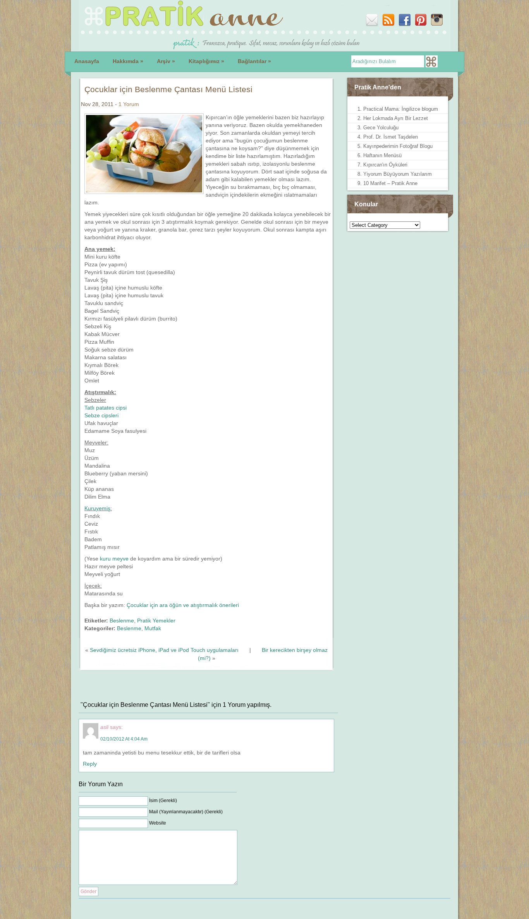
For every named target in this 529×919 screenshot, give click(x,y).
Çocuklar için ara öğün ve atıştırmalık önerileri (183, 605)
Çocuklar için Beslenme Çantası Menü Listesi (168, 89)
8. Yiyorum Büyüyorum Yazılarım (394, 174)
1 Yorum (129, 104)
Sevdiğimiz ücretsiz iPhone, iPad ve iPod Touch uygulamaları (164, 650)
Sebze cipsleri (101, 415)
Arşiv (166, 61)
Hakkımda (128, 61)
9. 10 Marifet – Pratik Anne (387, 183)
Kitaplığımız (206, 61)
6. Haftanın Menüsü (379, 155)
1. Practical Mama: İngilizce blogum (397, 109)
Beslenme (122, 620)
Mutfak (152, 628)
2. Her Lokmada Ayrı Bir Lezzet (392, 118)
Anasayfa (86, 61)
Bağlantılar (254, 61)
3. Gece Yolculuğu (377, 127)
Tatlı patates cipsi (105, 408)
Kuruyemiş (97, 508)
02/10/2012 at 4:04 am (124, 739)
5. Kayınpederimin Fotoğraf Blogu (395, 146)
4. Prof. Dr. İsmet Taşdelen (387, 137)
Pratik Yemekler (156, 620)
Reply (90, 764)
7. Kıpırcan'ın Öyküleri (382, 165)
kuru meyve (114, 559)
